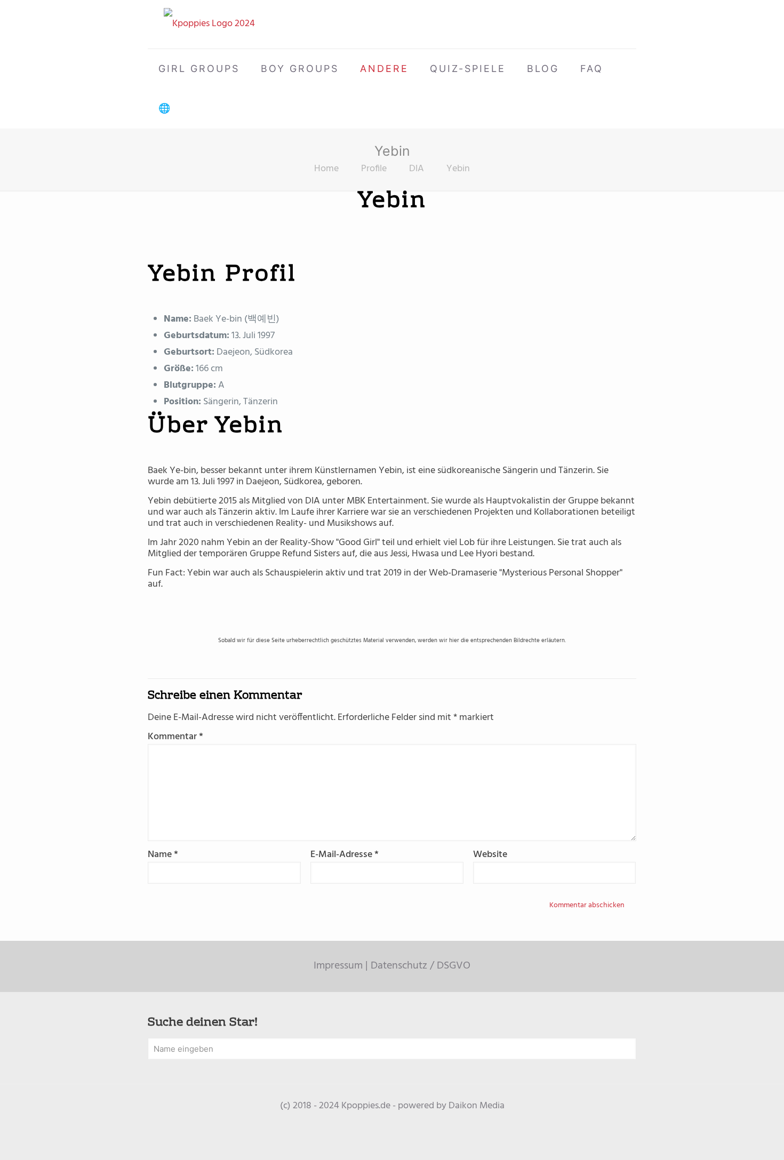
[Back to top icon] (733, 1138)
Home (326, 169)
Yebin (458, 169)
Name (163, 854)
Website (490, 854)
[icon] (392, 1122)
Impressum (338, 965)
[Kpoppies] (209, 24)
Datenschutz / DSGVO (420, 965)
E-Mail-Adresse (344, 854)
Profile (374, 169)
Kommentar (175, 736)
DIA (416, 169)
